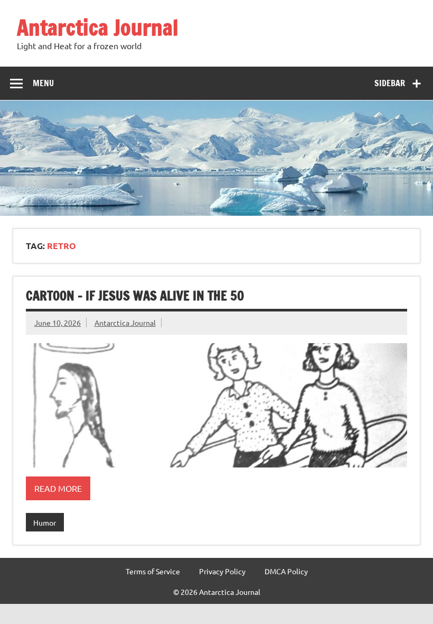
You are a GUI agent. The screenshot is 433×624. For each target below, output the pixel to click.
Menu (43, 83)
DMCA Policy (286, 571)
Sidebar (389, 83)
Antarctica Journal (97, 27)
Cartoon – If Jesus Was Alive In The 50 (135, 296)
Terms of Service (153, 571)
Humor (44, 522)
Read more (58, 488)
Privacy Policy (222, 571)
